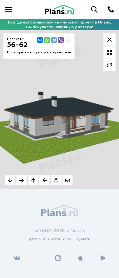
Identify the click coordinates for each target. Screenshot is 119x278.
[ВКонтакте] (40, 40)
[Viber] (61, 40)
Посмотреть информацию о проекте (37, 52)
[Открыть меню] (8, 9)
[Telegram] (54, 40)
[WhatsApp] (47, 40)
